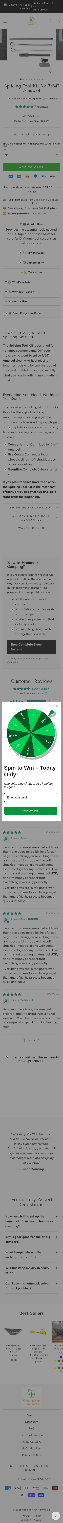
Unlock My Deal (30, 810)
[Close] (57, 706)
